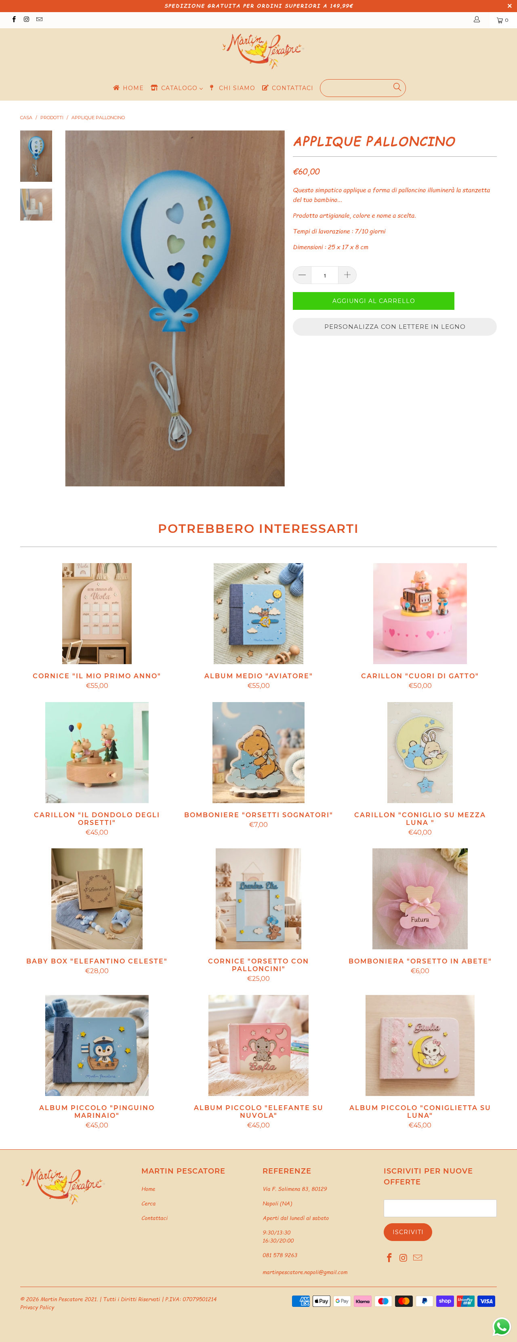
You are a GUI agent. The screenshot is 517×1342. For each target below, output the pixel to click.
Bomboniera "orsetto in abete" (420, 898)
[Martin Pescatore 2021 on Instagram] (26, 20)
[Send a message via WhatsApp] (502, 1327)
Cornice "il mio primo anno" (97, 613)
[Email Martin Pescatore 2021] (39, 20)
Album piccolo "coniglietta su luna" (420, 1045)
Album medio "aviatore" (258, 613)
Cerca (148, 1203)
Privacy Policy (37, 1307)
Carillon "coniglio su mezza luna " (420, 752)
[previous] (77, 308)
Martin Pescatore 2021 (68, 1299)
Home (148, 1189)
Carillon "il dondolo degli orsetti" (97, 752)
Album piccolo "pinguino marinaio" (97, 1045)
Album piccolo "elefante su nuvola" (258, 1045)
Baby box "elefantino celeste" (97, 898)
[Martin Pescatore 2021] (262, 51)
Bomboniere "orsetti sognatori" (258, 752)
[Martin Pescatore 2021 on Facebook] (13, 20)
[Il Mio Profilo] (478, 20)
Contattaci (154, 1218)
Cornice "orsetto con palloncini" (258, 898)
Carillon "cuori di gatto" (420, 613)
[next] (273, 308)
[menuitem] (128, 88)
